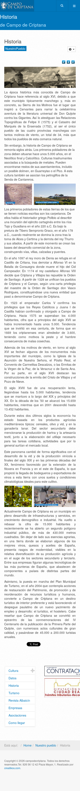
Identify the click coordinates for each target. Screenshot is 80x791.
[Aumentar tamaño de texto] (64, 62)
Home (27, 745)
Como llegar (17, 723)
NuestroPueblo (15, 48)
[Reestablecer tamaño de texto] (69, 62)
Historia (14, 685)
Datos (12, 678)
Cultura (13, 670)
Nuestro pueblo (45, 745)
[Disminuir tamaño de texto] (73, 62)
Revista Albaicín (19, 700)
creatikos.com (12, 768)
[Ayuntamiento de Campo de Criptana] (17, 6)
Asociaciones (17, 715)
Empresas (15, 708)
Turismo (14, 693)
